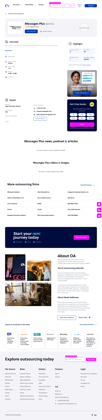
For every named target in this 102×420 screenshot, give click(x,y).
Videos (7, 396)
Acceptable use (85, 383)
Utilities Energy (43, 396)
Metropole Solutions (13, 192)
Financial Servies (43, 377)
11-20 (90, 114)
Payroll (22, 393)
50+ (82, 118)
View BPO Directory (86, 185)
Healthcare (42, 389)
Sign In (57, 373)
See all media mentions (87, 324)
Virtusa (9, 209)
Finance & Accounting (26, 383)
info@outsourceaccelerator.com (67, 403)
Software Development (27, 396)
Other (90, 118)
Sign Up (57, 377)
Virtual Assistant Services (27, 399)
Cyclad (40, 209)
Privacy (83, 386)
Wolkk (39, 204)
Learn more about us (67, 317)
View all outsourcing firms (16, 13)
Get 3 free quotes (90, 6)
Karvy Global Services (44, 198)
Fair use (83, 380)
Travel (40, 399)
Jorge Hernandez (10, 106)
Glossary (7, 399)
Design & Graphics (25, 377)
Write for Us (58, 394)
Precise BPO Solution (74, 209)
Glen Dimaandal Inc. (44, 192)
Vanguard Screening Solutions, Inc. (78, 192)
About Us (58, 391)
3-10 (82, 114)
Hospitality (42, 380)
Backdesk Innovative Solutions (16, 215)
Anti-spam (84, 377)
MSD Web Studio (73, 204)
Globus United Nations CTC (15, 198)
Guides (7, 393)
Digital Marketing (25, 380)
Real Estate (42, 373)
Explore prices (91, 359)
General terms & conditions (89, 373)
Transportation (43, 393)
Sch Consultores (12, 204)
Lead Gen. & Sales (25, 389)
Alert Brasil (71, 198)
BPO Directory (9, 380)
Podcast (7, 383)
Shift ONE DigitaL (73, 215)
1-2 (73, 114)
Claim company (87, 65)
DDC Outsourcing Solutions (46, 215)
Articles (7, 386)
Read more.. (8, 50)
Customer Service (25, 373)
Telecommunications (45, 386)
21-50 (73, 118)
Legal (40, 383)
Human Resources (25, 386)
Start (82, 124)
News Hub (8, 377)
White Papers (9, 389)
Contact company (40, 118)
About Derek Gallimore (62, 397)
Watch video (83, 317)
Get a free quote (31, 31)
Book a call (79, 5)
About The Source (10, 373)
